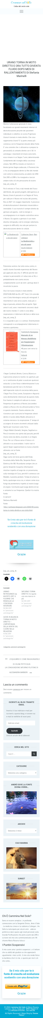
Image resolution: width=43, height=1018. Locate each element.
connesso (16, 689)
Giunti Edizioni (26, 248)
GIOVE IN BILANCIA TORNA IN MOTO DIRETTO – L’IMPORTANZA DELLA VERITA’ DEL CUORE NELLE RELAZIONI (10, 624)
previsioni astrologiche (18, 647)
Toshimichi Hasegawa (29, 332)
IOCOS (32, 1010)
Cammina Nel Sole (18, 1007)
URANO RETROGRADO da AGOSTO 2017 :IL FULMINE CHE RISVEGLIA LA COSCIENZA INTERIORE (10, 598)
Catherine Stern (27, 234)
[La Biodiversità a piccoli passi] (11, 234)
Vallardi (24, 355)
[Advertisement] (21, 36)
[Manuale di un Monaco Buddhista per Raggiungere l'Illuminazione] (12, 332)
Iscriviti (14, 731)
